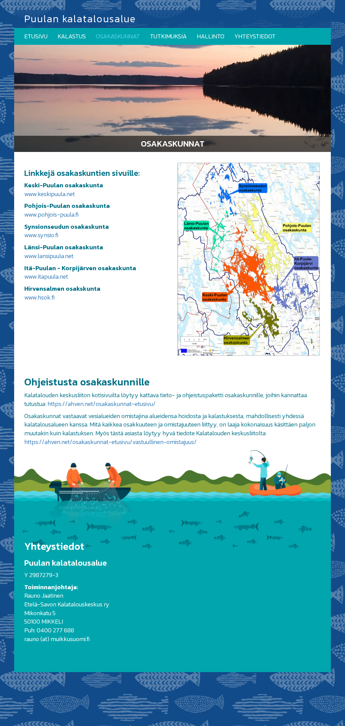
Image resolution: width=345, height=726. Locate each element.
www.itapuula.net (46, 276)
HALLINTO (210, 36)
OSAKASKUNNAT (118, 36)
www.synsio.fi (41, 235)
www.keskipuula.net (49, 193)
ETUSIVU (36, 36)
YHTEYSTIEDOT (255, 36)
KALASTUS (72, 36)
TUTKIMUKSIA (168, 36)
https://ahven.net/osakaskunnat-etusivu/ (102, 403)
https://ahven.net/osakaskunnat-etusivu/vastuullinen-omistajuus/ (110, 441)
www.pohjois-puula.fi (51, 214)
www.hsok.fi (39, 297)
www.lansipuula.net (48, 255)
